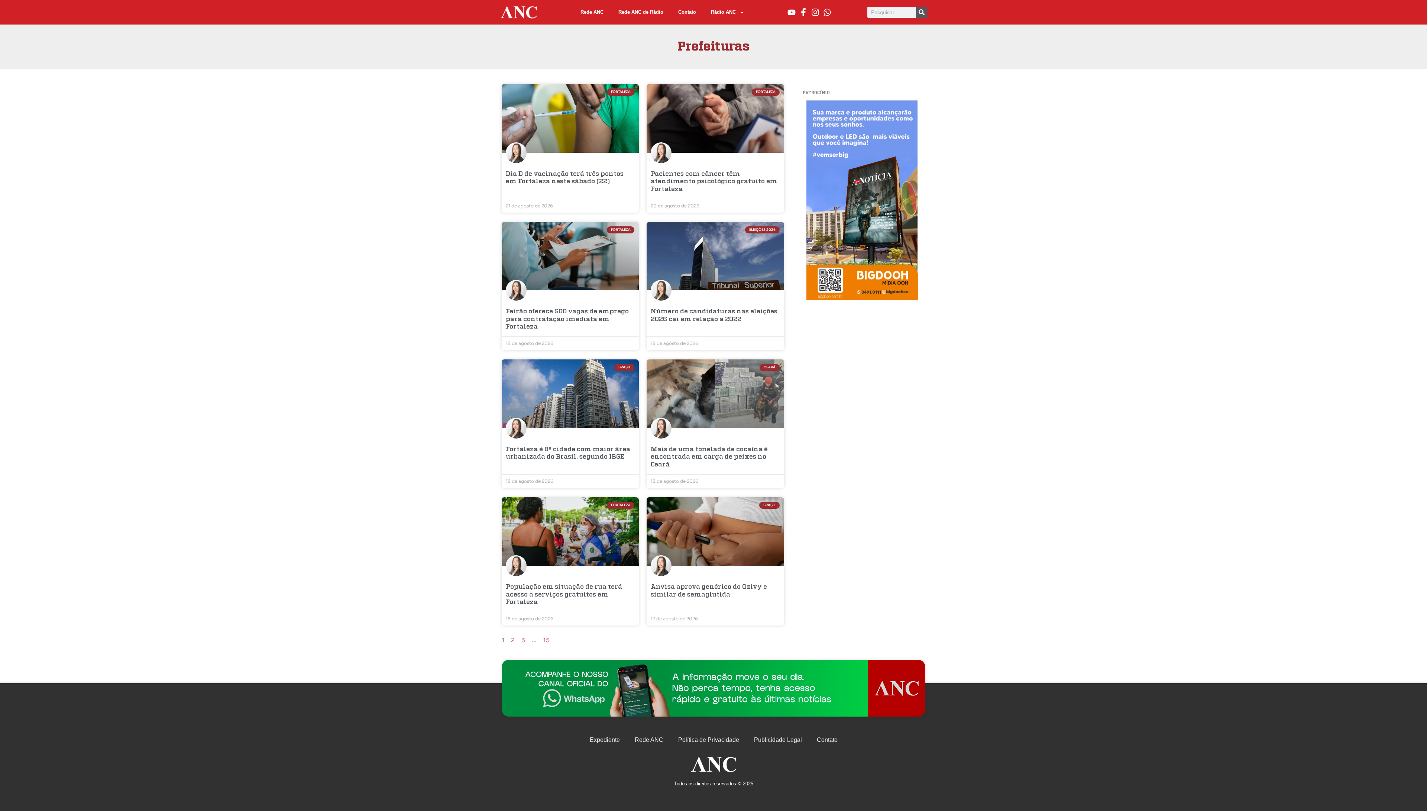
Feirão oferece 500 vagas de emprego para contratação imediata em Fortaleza (567, 319)
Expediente (605, 740)
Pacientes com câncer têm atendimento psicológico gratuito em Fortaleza (714, 182)
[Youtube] (791, 12)
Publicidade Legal (778, 740)
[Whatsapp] (827, 12)
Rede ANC (592, 12)
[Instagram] (815, 12)
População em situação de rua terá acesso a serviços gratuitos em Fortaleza (564, 594)
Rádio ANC (723, 12)
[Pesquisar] (921, 12)
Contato (687, 12)
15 (546, 640)
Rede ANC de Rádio (640, 12)
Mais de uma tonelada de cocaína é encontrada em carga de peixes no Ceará (709, 457)
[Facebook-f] (803, 12)
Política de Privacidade (708, 740)
